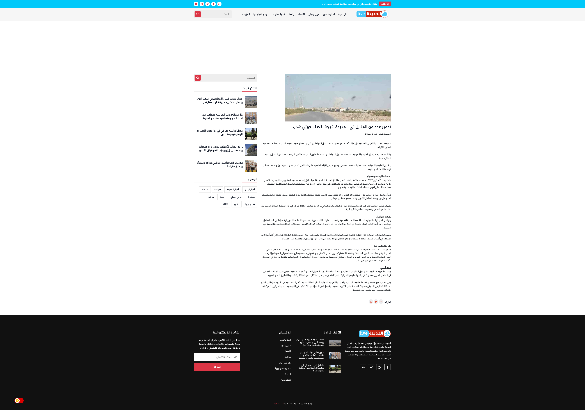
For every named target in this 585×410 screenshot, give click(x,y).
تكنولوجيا (250, 204)
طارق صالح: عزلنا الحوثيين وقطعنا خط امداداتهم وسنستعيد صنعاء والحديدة (222, 116)
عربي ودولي (313, 14)
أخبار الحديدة (233, 189)
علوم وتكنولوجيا (261, 14)
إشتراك (217, 367)
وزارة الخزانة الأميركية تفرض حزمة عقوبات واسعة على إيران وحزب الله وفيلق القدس (221, 148)
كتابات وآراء (279, 14)
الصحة (288, 374)
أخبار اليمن (250, 189)
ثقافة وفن (286, 380)
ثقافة (225, 204)
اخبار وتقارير (329, 14)
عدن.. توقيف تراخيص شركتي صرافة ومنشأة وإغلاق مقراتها (220, 164)
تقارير (236, 204)
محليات (251, 197)
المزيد (246, 14)
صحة (222, 197)
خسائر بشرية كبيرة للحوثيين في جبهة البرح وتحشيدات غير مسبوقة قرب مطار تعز (220, 100)
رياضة (291, 14)
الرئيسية (342, 14)
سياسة (217, 189)
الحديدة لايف (278, 403)
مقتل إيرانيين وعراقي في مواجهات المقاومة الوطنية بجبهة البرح (349, 3)
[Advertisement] (292, 43)
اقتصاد (301, 14)
